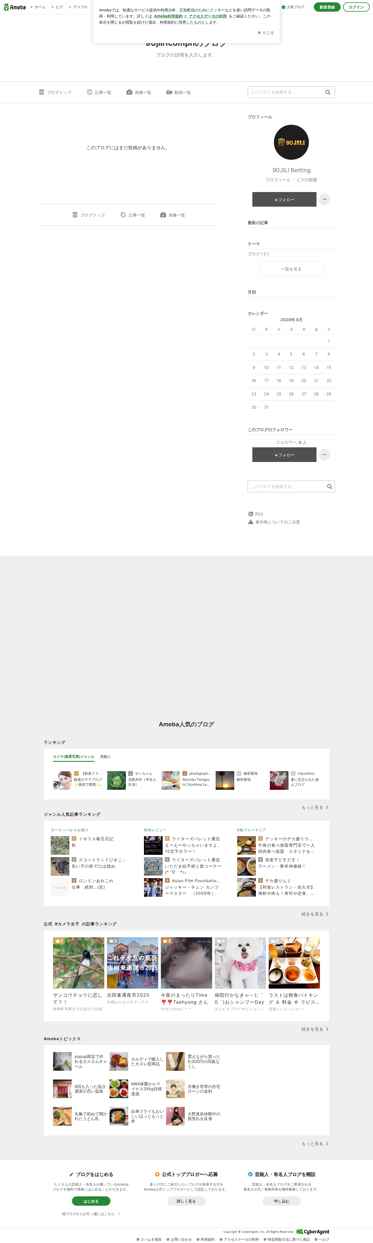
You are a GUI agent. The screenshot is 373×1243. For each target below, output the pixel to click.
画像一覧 (143, 92)
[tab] (73, 756)
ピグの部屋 (307, 179)
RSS (259, 513)
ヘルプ (324, 1239)
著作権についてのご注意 (277, 521)
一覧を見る (291, 268)
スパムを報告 (151, 1239)
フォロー (286, 199)
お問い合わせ (181, 1239)
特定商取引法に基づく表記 (289, 1239)
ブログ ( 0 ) (258, 253)
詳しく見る (186, 1201)
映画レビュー (155, 830)
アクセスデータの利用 (241, 1239)
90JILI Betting (291, 170)
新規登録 (327, 7)
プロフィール (278, 179)
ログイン (356, 7)
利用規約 (208, 1239)
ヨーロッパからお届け (70, 830)
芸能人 (105, 756)
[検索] (328, 92)
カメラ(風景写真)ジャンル (73, 756)
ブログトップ (59, 92)
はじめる (91, 1201)
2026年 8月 (291, 319)
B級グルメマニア (251, 830)
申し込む (281, 1201)
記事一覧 (103, 92)
